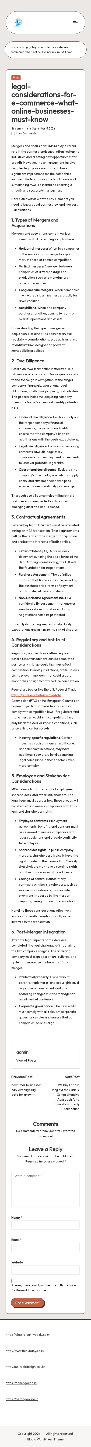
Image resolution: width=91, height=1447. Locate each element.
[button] (26, 1060)
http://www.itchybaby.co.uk (25, 1351)
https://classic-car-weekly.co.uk (28, 1334)
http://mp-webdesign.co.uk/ (25, 1367)
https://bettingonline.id (22, 1399)
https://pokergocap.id (21, 1383)
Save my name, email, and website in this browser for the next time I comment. (43, 1288)
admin (22, 1052)
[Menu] (75, 22)
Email (16, 1240)
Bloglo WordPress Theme (45, 1439)
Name (16, 1217)
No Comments (27, 133)
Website (17, 1262)
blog (16, 77)
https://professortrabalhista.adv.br (36, 695)
